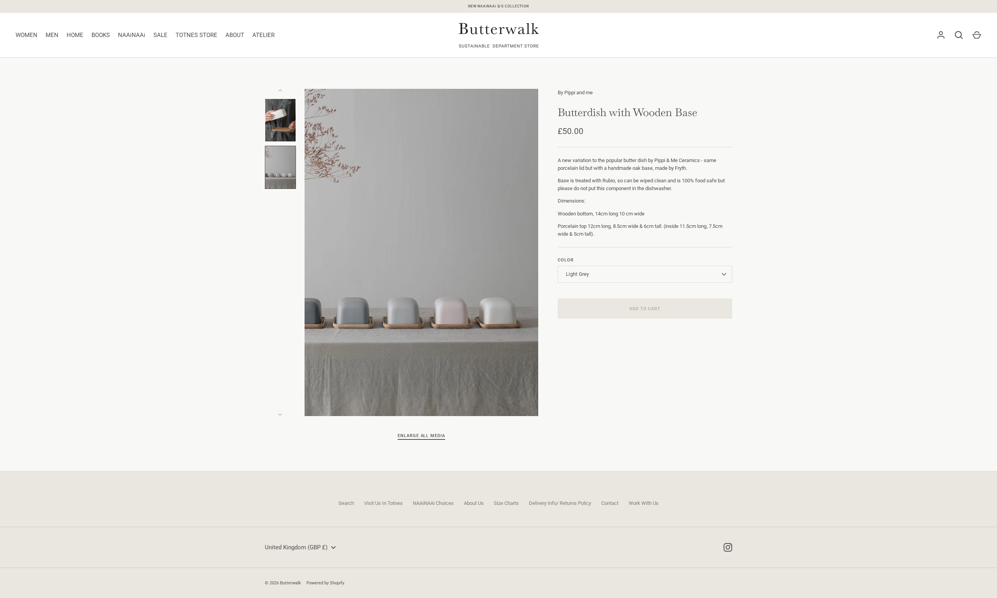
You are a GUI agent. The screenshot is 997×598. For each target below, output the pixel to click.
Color (566, 260)
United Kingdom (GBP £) (296, 547)
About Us (474, 503)
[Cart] (976, 35)
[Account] (940, 35)
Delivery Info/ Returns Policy (560, 503)
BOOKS (101, 35)
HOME (75, 35)
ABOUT (234, 35)
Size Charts (506, 503)
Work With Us (644, 503)
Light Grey (577, 274)
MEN (52, 35)
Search (346, 503)
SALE (160, 35)
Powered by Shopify (325, 583)
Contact (609, 503)
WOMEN (26, 35)
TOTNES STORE (196, 35)
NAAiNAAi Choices (433, 503)
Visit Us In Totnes (383, 503)
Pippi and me (578, 92)
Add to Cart (645, 308)
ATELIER (263, 35)
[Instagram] (727, 547)
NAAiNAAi (131, 35)
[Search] (958, 35)
